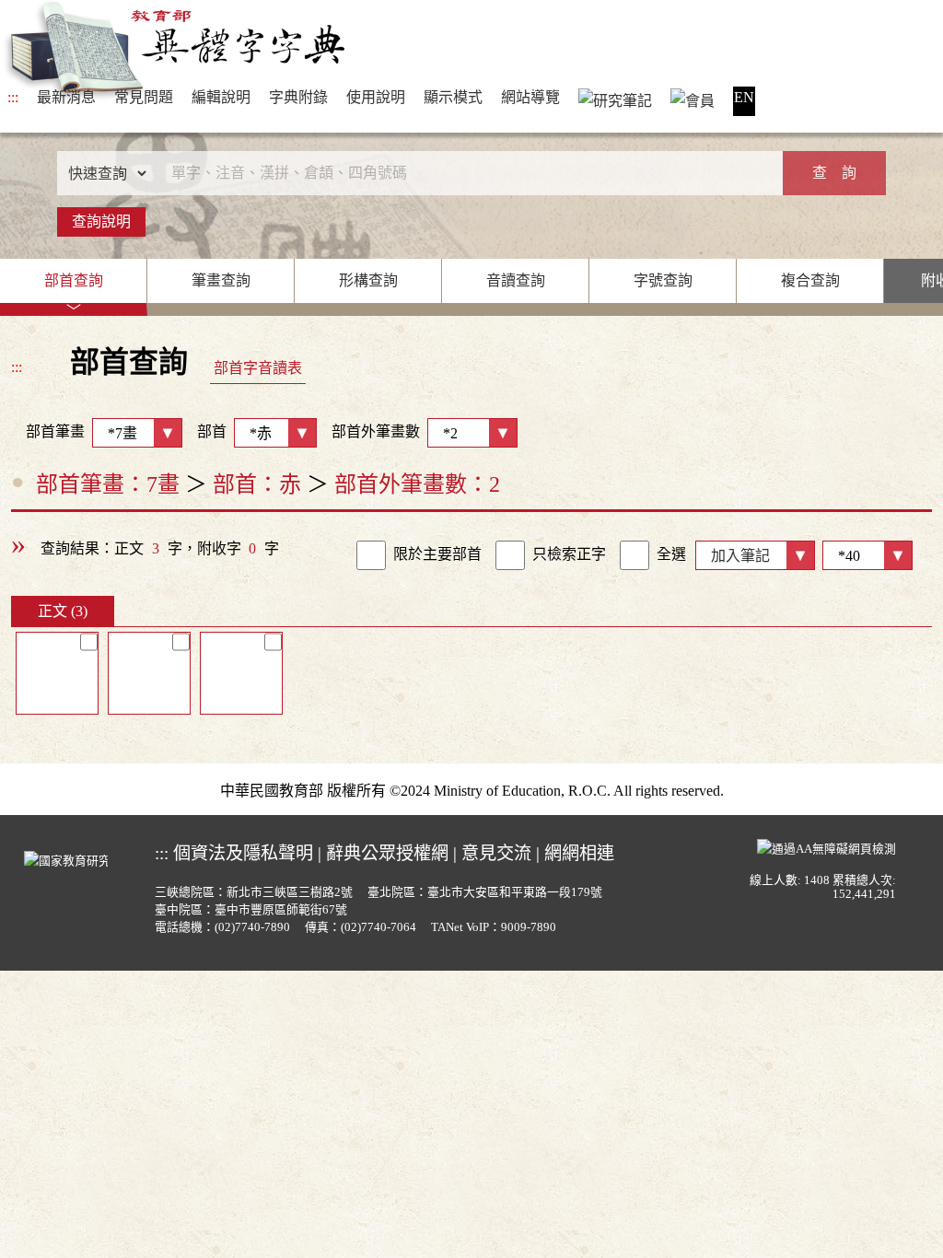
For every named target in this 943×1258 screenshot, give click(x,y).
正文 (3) (62, 611)
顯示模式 (453, 97)
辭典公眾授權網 (387, 853)
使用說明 (375, 97)
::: (12, 97)
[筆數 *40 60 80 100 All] (864, 554)
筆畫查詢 (221, 280)
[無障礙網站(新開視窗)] (826, 846)
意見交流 (496, 853)
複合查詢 (810, 280)
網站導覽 (530, 97)
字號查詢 (663, 280)
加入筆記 (740, 556)
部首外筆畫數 (376, 431)
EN (744, 97)
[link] (371, 555)
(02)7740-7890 (252, 927)
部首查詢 (73, 280)
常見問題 (143, 97)
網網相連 (579, 853)
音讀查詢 (515, 280)
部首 (212, 431)
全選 (671, 554)
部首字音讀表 (258, 368)
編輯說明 (221, 97)
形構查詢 (368, 280)
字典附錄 (298, 97)
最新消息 (66, 97)
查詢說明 (101, 221)
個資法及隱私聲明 (243, 853)
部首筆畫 (48, 431)
